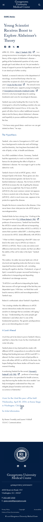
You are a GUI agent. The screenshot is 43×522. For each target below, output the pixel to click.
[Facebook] (5, 47)
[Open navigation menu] (3, 4)
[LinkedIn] (9, 47)
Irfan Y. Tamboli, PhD (24, 52)
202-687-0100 (9, 497)
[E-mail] (18, 47)
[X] (13, 47)
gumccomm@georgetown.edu (15, 501)
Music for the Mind (14, 84)
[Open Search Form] (39, 4)
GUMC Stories (9, 16)
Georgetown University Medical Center (21, 5)
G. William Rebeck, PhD (26, 219)
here (22, 405)
